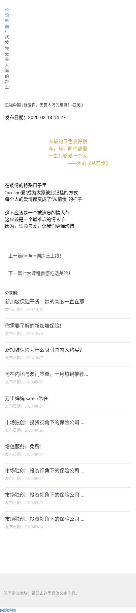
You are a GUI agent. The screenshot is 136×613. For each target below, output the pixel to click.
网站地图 (8, 610)
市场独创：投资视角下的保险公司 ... (45, 422)
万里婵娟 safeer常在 (26, 398)
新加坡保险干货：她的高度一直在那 (44, 301)
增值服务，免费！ (25, 446)
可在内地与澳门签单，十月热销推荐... (46, 374)
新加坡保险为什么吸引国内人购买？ (44, 350)
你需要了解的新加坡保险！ (34, 325)
